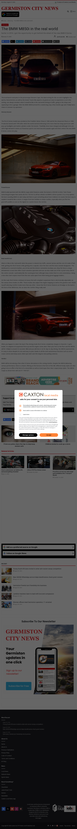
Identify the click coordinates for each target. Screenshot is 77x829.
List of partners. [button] (53, 422)
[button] (38, 414)
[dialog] (38, 414)
